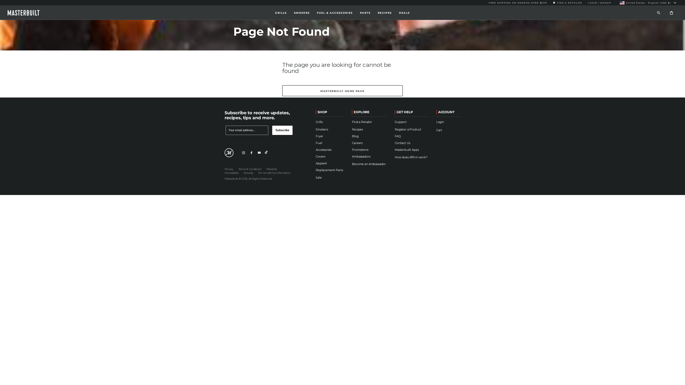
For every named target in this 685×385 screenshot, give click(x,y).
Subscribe (282, 130)
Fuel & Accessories (335, 12)
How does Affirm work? (411, 157)
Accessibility (232, 172)
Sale (319, 177)
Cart (439, 130)
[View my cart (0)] (671, 13)
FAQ (398, 136)
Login (440, 122)
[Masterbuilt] (27, 12)
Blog (355, 136)
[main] (342, 48)
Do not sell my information (274, 172)
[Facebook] (251, 153)
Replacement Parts (329, 170)
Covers (320, 156)
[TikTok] (267, 153)
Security (249, 172)
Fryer (319, 136)
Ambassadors (361, 156)
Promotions (360, 150)
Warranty (271, 169)
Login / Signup (599, 2)
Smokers (302, 12)
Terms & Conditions (250, 169)
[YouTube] (259, 153)
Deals (404, 12)
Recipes (385, 12)
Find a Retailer (362, 122)
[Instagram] (243, 153)
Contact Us (402, 143)
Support (401, 122)
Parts (365, 12)
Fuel (319, 143)
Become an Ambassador (369, 164)
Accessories (323, 150)
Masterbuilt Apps (407, 150)
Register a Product (408, 129)
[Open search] (658, 13)
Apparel (321, 163)
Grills (281, 12)
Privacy (229, 169)
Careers (357, 143)
